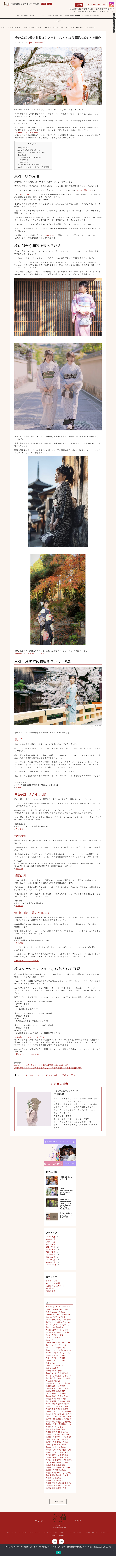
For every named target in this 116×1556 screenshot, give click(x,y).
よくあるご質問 (85, 15)
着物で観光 (52, 1457)
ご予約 (79, 5)
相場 (66, 1442)
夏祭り (50, 1411)
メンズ (67, 1353)
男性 (50, 1442)
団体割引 (51, 1409)
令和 (66, 1388)
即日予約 (51, 1404)
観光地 (50, 1480)
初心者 (50, 1399)
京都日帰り (52, 1386)
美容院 (50, 1473)
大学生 (50, 1414)
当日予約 (51, 1422)
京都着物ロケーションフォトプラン (29, 1037)
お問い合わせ (54, 1535)
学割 (69, 1414)
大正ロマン (60, 1414)
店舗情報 (72, 1532)
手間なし (68, 1422)
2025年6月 (50, 1244)
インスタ (51, 1325)
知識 (60, 1462)
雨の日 (50, 1485)
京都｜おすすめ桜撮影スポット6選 (30, 152)
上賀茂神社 (64, 1373)
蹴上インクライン (65, 1483)
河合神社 (66, 1434)
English (50, 4)
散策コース (52, 1427)
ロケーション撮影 (41, 15)
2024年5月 (50, 1252)
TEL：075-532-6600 (96, 5)
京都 (67, 1075)
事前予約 (68, 1376)
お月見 (50, 1332)
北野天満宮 (52, 1401)
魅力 (60, 1488)
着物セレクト (67, 1450)
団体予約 (64, 1406)
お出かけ (61, 1327)
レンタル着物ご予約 (94, 15)
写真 (61, 1396)
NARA (78, 1521)
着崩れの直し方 (54, 1447)
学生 (50, 1417)
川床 (63, 1417)
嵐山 (56, 1417)
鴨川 (66, 1488)
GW (56, 1307)
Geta (50, 1307)
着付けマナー (53, 1445)
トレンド (51, 1348)
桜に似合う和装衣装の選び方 (28, 150)
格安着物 (51, 1432)
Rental (63, 1312)
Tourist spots (66, 1314)
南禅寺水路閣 (65, 1401)
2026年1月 (50, 1239)
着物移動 (51, 1462)
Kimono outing (66, 1307)
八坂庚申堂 (52, 1394)
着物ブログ (77, 15)
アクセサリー (53, 1320)
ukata (50, 1317)
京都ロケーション (55, 1383)
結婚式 (63, 1470)
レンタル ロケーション (56, 1366)
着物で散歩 (64, 1452)
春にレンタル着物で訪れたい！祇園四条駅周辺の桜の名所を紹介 (41, 1065)
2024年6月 (50, 1249)
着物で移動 (64, 1455)
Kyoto (67, 1309)
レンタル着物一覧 (50, 15)
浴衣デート (59, 1437)
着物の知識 (51, 1291)
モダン (50, 1355)
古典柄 (60, 1404)
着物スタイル (53, 1450)
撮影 (56, 1424)
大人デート (67, 1411)
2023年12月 (51, 1265)
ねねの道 (61, 1348)
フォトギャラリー (67, 17)
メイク (59, 1353)
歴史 (50, 1434)
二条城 (67, 1378)
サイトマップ (62, 1535)
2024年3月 (50, 1257)
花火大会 (68, 1473)
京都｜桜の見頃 (23, 148)
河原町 (57, 1434)
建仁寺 (68, 1419)
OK (59, 1553)
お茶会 (50, 1335)
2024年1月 (50, 1262)
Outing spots (52, 1312)
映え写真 (51, 1429)
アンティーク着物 (55, 1322)
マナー (50, 1353)
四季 (68, 1404)
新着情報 (79, 1532)
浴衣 (50, 1437)
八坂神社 (63, 1394)
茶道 (60, 1475)
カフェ (64, 1337)
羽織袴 (59, 1473)
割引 (64, 1399)
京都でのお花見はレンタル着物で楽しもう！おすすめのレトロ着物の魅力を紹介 (48, 1068)
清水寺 (22, 155)
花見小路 (51, 1475)
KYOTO (39, 1521)
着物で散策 (52, 1455)
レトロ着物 (60, 1360)
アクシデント (60, 1317)
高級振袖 (51, 1488)
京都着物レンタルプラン (29, 15)
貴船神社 (51, 1483)
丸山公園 (58, 1376)
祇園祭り (61, 1468)
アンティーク (67, 1320)
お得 (66, 1330)
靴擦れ (59, 1485)
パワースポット (54, 1350)
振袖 (50, 1424)
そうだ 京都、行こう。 (29, 194)
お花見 (67, 1332)
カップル (59, 1335)
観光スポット (60, 1478)
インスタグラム (64, 1325)
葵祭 (50, 1478)
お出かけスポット (35, 1075)
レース (50, 1358)
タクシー (66, 1342)
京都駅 (50, 1388)
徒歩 (60, 1422)
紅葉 (56, 1470)
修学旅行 (61, 1391)
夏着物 (65, 1409)
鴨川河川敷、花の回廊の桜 (30, 165)
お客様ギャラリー (64, 1532)
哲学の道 (23, 160)
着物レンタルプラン (55, 1460)
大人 (58, 1411)
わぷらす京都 (48, 235)
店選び (60, 1419)
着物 (64, 1447)
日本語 (43, 4)
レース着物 (60, 1358)
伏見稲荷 (51, 1391)
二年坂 (59, 1378)
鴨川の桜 (19, 943)
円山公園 (19, 829)
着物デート (52, 1452)
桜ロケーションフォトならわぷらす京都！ (33, 167)
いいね (67, 1322)
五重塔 (50, 1381)
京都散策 (68, 1383)
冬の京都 (50, 1288)
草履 (66, 1475)
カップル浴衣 (53, 1337)
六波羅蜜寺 (52, 1396)
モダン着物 (60, 1355)
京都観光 (63, 1386)
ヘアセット (67, 1350)
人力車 (59, 1388)
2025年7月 (50, 1242)
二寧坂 (50, 1378)
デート (64, 1345)
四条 (50, 1406)
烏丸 (58, 1439)
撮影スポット (66, 1424)
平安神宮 (51, 1419)
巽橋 (69, 1417)
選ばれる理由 (20, 15)
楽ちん (65, 1432)
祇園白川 (23, 162)
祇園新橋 (61, 1465)
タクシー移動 (53, 1345)
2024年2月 (50, 1260)
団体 (56, 1406)
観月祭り (59, 1480)
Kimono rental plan (55, 1309)
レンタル (51, 1363)
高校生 (67, 1485)
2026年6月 (50, 1237)
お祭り (59, 1332)
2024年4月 (50, 1255)
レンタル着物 (54, 1075)
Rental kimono (53, 1314)
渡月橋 (50, 1439)
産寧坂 (65, 1439)
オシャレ (51, 1327)
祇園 (66, 1462)
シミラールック (54, 1342)
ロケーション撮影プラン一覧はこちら (30, 132)
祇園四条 (51, 1465)
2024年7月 (50, 1247)
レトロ (50, 1360)
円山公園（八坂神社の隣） (30, 157)
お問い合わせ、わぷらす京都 (26, 961)
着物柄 (69, 1460)
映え (61, 1427)
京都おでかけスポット (37, 42)
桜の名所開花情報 (84, 190)
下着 (50, 1376)
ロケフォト (52, 1373)
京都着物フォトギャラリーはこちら (29, 653)
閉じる (35, 144)
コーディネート (54, 1340)
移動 (50, 1470)
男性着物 (58, 1442)
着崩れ (64, 1445)
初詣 (58, 1399)
